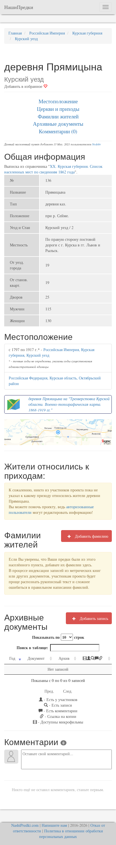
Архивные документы (58, 123)
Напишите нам (54, 825)
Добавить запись (93, 618)
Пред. (49, 691)
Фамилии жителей (58, 116)
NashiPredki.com (25, 825)
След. (67, 691)
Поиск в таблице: (32, 648)
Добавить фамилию (91, 536)
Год (12, 658)
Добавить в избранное (23, 86)
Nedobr (96, 144)
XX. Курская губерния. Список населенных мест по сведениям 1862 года (53, 169)
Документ (36, 658)
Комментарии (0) (58, 131)
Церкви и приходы (58, 108)
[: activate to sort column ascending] (95, 658)
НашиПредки (18, 7)
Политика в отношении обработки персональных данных (71, 833)
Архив (64, 658)
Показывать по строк (58, 637)
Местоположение (58, 101)
